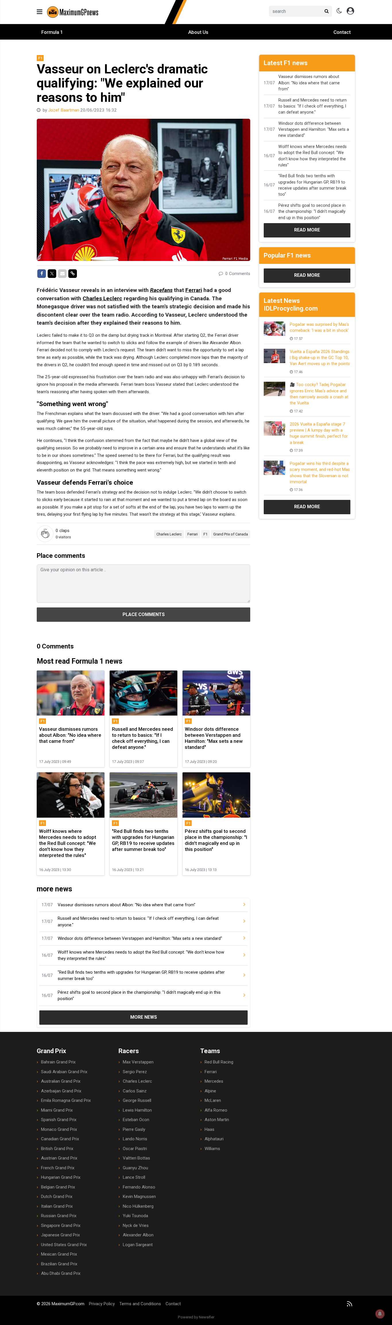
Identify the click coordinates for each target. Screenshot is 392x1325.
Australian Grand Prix (60, 1081)
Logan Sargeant (138, 1244)
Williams (212, 1148)
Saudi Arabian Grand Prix (64, 1071)
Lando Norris (135, 1138)
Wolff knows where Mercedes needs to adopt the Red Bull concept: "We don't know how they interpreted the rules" (141, 955)
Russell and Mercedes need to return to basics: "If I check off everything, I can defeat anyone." (138, 921)
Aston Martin (217, 1119)
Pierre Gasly (134, 1129)
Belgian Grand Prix (58, 1187)
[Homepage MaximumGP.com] (117, 12)
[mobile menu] (39, 12)
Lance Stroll (134, 1177)
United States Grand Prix (64, 1244)
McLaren (213, 1100)
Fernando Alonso (139, 1187)
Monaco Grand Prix (59, 1129)
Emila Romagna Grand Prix (66, 1100)
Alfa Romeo (216, 1110)
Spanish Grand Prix (58, 1119)
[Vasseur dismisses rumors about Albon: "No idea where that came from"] (239, 905)
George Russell (137, 1100)
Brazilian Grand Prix (59, 1263)
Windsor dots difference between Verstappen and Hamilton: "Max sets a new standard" (140, 938)
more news (143, 1017)
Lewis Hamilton (137, 1110)
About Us (198, 32)
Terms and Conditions (140, 1303)
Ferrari (193, 290)
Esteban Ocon (136, 1119)
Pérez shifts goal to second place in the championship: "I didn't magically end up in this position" (139, 995)
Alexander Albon (138, 1235)
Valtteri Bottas (136, 1158)
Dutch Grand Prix (56, 1196)
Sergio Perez (135, 1071)
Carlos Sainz (135, 1091)
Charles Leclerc (102, 298)
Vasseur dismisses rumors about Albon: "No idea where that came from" (126, 904)
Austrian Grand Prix (59, 1158)
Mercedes (214, 1081)
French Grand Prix (57, 1167)
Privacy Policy (102, 1303)
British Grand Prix (57, 1148)
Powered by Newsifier (196, 1317)
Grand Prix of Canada (230, 534)
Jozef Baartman (64, 110)
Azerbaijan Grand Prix (61, 1091)
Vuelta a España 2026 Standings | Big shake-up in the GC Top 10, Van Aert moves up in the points (320, 357)
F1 (205, 534)
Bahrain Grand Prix (58, 1062)
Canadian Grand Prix (60, 1138)
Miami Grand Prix (57, 1110)
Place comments (144, 614)
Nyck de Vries (136, 1225)
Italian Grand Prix (57, 1206)
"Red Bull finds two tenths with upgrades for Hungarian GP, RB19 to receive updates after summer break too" (141, 975)
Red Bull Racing (219, 1062)
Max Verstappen (138, 1062)
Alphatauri (214, 1138)
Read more (307, 230)
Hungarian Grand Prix (60, 1177)
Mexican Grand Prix (59, 1254)
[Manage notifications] (380, 1313)
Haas (209, 1129)
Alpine (210, 1091)
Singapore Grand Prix (60, 1225)
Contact (342, 32)
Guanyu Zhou (135, 1167)
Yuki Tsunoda (135, 1215)
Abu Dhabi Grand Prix (60, 1273)
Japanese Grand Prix (60, 1235)
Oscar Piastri (135, 1148)
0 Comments (237, 273)
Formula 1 (52, 32)
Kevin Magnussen (139, 1196)
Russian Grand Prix (58, 1215)
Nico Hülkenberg (138, 1206)
